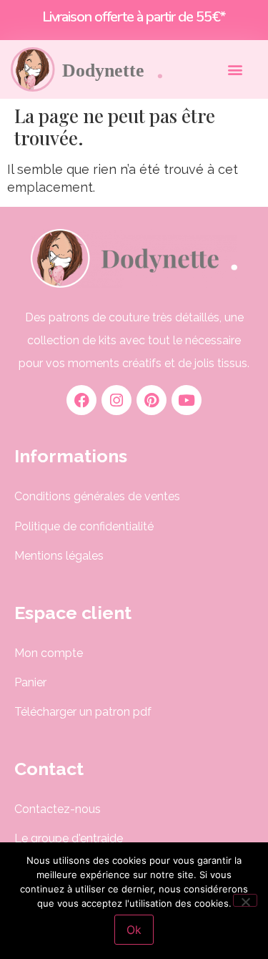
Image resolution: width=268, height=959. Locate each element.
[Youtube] (187, 400)
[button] (235, 69)
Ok (134, 930)
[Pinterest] (152, 400)
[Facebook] (81, 400)
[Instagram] (116, 400)
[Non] (245, 900)
